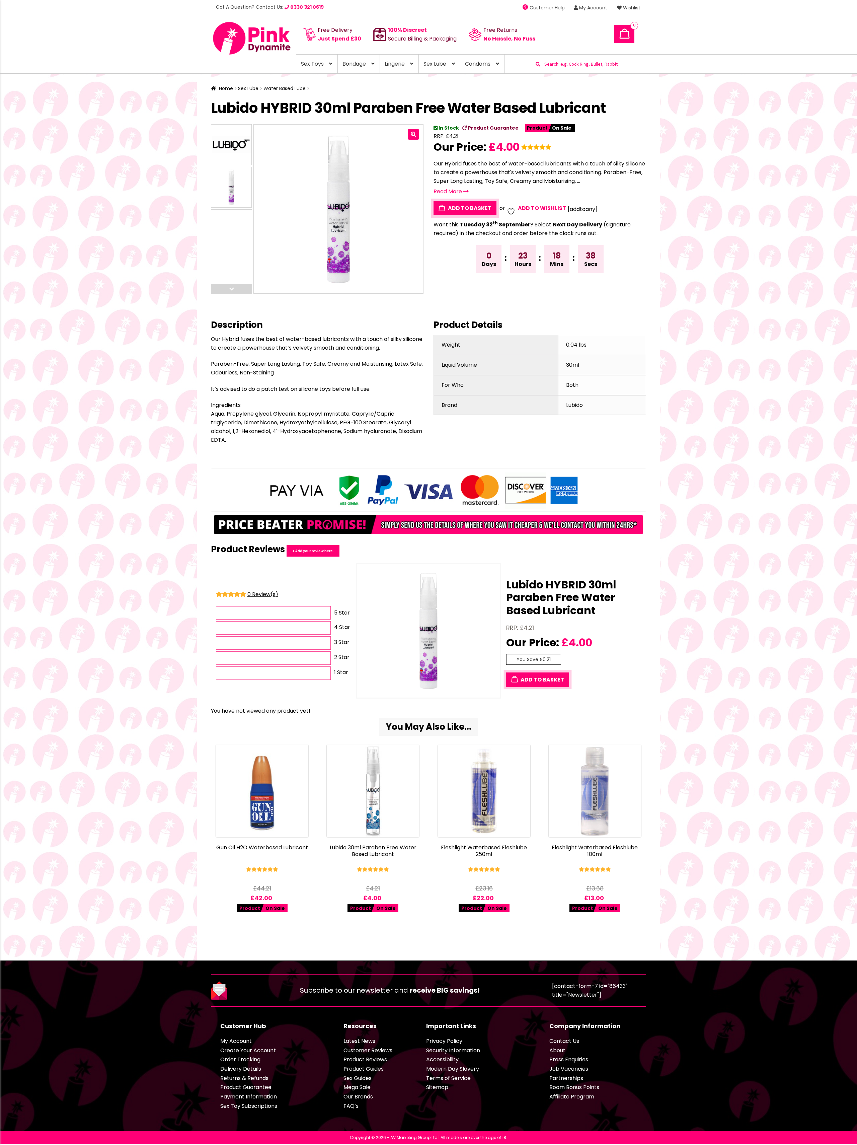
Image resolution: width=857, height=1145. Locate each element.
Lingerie (395, 64)
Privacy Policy (444, 1041)
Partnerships (566, 1078)
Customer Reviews (367, 1050)
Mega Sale (357, 1087)
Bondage (354, 64)
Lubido (574, 405)
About (557, 1050)
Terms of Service (448, 1078)
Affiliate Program (571, 1096)
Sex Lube (434, 64)
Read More (448, 191)
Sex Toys (312, 64)
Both (572, 385)
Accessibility (442, 1059)
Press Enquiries (568, 1059)
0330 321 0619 (306, 7)
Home (226, 88)
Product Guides (363, 1069)
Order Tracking (240, 1059)
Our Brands (358, 1096)
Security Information (453, 1050)
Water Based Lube (284, 88)
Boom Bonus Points (574, 1087)
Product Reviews (365, 1059)
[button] (413, 134)
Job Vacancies (568, 1069)
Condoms (477, 64)
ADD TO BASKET (469, 208)
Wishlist (631, 7)
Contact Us (564, 1041)
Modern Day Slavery (452, 1069)
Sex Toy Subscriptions (248, 1106)
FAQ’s (351, 1106)
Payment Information (248, 1096)
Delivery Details (240, 1069)
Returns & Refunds (244, 1078)
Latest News (359, 1041)
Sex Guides (357, 1078)
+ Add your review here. (313, 550)
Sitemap (437, 1087)
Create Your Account (248, 1050)
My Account (592, 7)
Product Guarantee (493, 128)
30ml (572, 365)
